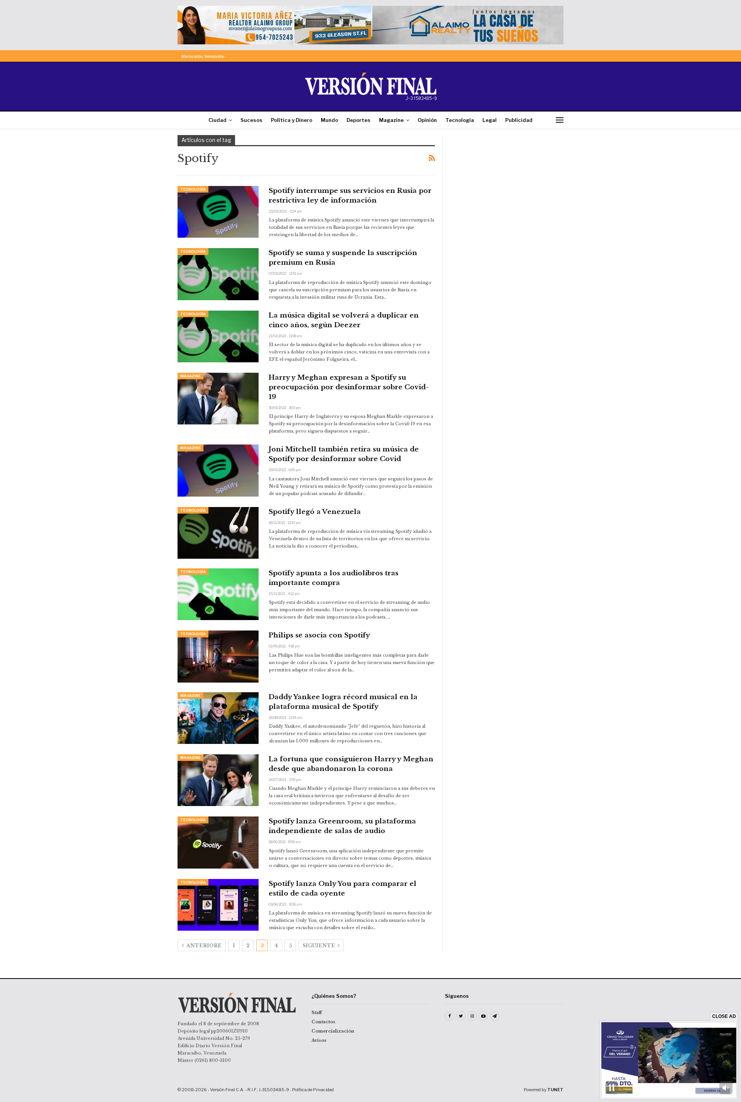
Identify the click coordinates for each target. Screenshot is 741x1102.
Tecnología (459, 120)
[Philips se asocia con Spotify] (218, 656)
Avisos (319, 1040)
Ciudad (217, 120)
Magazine (391, 120)
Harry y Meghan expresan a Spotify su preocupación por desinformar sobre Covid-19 (349, 387)
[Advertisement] (508, 183)
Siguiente (319, 945)
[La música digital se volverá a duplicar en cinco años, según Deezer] (218, 336)
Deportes (358, 120)
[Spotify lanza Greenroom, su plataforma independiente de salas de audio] (218, 842)
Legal (489, 120)
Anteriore (203, 945)
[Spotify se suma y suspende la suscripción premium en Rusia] (218, 274)
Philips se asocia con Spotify (319, 635)
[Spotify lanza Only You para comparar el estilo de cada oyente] (218, 905)
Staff (316, 1012)
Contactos (323, 1021)
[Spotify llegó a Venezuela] (218, 533)
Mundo (329, 120)
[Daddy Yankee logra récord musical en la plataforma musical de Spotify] (218, 718)
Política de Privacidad (313, 1089)
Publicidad (519, 120)
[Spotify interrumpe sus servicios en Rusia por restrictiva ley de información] (218, 212)
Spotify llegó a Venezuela (315, 512)
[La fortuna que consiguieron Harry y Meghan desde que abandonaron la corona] (218, 780)
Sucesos (251, 120)
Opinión (427, 120)
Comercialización (332, 1031)
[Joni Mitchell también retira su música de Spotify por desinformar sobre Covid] (218, 470)
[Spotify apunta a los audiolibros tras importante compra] (218, 594)
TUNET (555, 1089)
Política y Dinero (291, 120)
